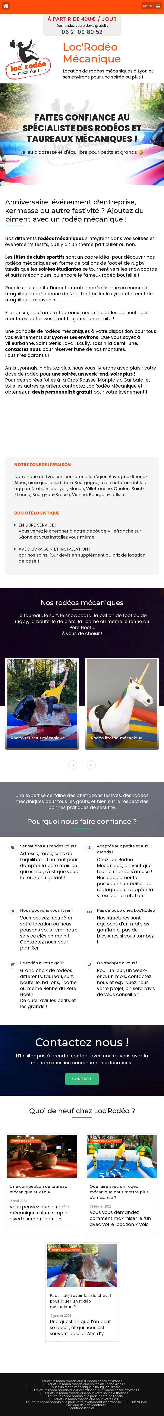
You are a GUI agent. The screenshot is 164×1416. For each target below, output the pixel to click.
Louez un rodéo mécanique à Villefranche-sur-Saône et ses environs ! (86, 1390)
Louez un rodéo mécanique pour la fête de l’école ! (86, 1396)
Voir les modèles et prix (33, 682)
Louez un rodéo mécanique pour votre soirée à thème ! (86, 1393)
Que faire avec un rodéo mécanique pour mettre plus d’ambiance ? (119, 1192)
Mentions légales (82, 1408)
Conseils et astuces (26, 1141)
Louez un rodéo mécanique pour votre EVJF (86, 1399)
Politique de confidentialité (86, 1405)
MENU (148, 6)
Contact (82, 1079)
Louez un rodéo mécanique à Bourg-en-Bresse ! (86, 1387)
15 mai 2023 (18, 1201)
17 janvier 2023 (60, 1315)
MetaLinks (139, 1402)
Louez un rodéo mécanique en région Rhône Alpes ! (86, 1384)
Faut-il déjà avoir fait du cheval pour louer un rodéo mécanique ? (80, 1301)
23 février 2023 (100, 1206)
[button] (73, 765)
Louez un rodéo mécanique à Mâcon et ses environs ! (82, 1381)
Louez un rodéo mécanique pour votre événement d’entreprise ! (74, 1402)
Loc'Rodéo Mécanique (92, 53)
